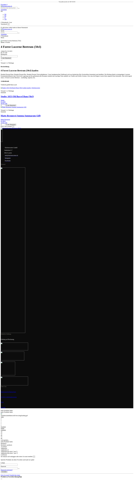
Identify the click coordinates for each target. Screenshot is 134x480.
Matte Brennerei (5, 119)
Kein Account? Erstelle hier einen (10, 475)
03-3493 (3, 102)
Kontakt (3, 407)
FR (5, 16)
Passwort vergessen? (7, 470)
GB (5, 19)
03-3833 (3, 121)
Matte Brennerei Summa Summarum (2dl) (21, 116)
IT (5, 17)
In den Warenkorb (6, 58)
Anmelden (4, 471)
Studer (2, 100)
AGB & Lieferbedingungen (9, 397)
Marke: (3, 42)
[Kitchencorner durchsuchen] (18, 8)
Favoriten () (4, 4)
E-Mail (3, 463)
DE (5, 14)
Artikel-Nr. (4, 51)
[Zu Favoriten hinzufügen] (1, 60)
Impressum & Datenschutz (8, 392)
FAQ (2, 402)
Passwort (3, 466)
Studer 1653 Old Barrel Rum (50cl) (17, 96)
